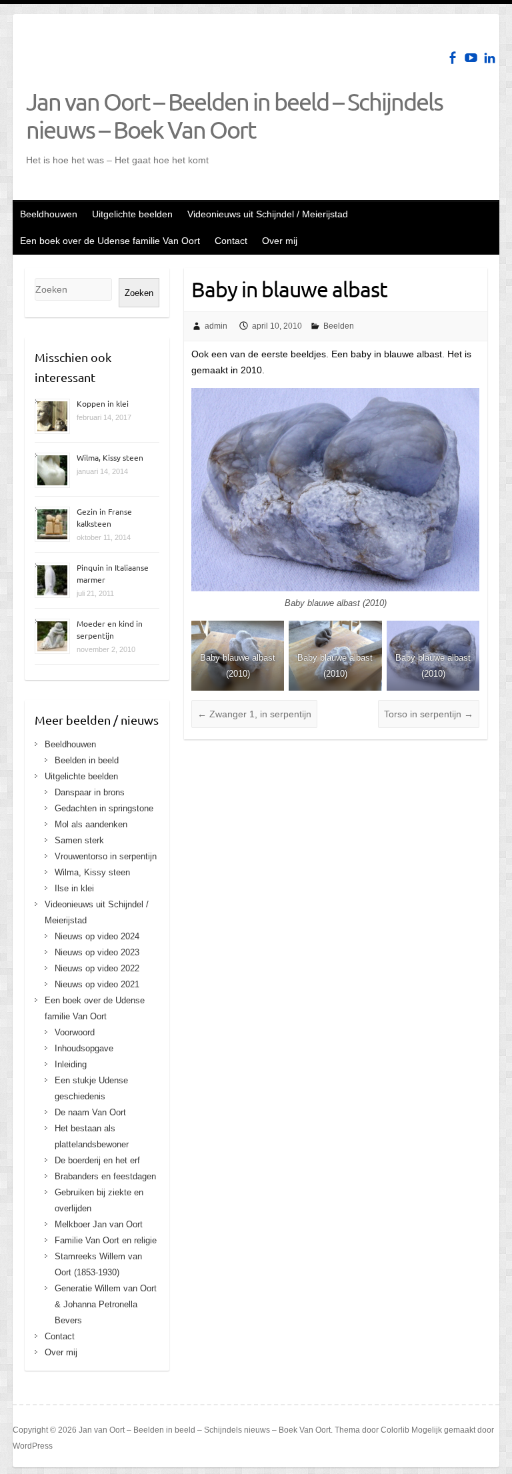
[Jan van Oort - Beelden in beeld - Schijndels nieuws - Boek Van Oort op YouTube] (471, 57)
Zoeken (139, 293)
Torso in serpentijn (428, 714)
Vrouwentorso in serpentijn (106, 856)
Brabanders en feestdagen (105, 1176)
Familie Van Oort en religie (106, 1240)
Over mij (279, 240)
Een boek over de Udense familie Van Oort (110, 240)
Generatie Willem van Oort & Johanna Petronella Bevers (106, 1304)
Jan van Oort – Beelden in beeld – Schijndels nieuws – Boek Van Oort (234, 115)
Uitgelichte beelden (132, 214)
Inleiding (71, 1064)
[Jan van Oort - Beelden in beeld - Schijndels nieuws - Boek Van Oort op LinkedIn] (490, 57)
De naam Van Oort (90, 1112)
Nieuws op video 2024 (97, 936)
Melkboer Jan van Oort (99, 1224)
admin (216, 326)
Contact (231, 240)
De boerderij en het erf (97, 1160)
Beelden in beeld (87, 760)
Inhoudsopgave (84, 1048)
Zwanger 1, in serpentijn (254, 714)
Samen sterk (79, 840)
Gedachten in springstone (104, 808)
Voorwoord (75, 1032)
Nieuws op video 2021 (97, 984)
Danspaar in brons (90, 792)
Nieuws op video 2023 (97, 952)
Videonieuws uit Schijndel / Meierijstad (267, 214)
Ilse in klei (74, 888)
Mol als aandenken (91, 824)
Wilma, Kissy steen (110, 457)
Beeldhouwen (48, 214)
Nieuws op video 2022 (97, 968)
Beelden (338, 326)
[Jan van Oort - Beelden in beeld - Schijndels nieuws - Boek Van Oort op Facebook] (452, 57)
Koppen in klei (103, 403)
